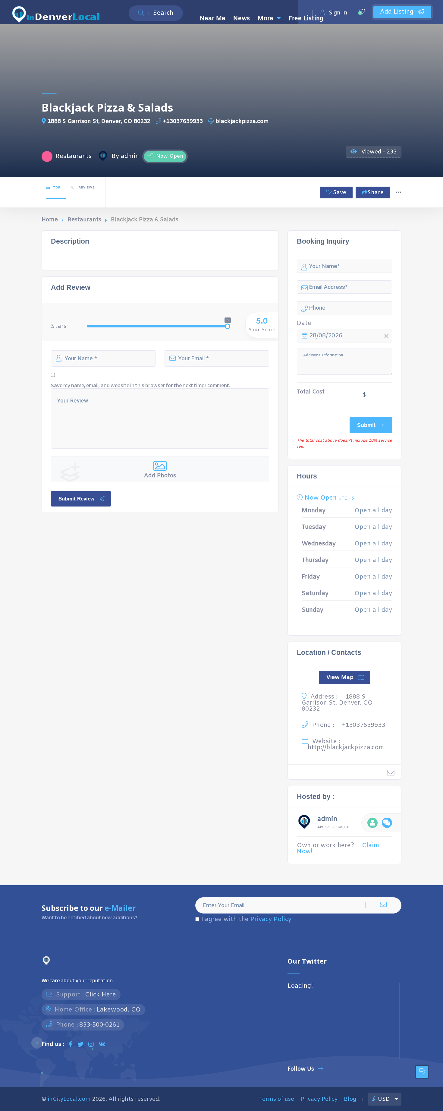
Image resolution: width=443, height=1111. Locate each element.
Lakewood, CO (119, 1010)
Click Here (100, 995)
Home (50, 219)
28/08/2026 (325, 336)
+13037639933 (183, 121)
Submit (366, 425)
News (241, 18)
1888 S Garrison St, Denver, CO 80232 (99, 121)
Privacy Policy (270, 919)
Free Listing (306, 18)
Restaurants (84, 219)
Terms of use (276, 1099)
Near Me (212, 18)
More (265, 18)
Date (304, 323)
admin (327, 820)
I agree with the (246, 920)
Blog (350, 1099)
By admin (125, 156)
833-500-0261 (99, 1025)
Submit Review (76, 499)
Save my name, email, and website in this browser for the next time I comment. (140, 385)
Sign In (338, 13)
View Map (339, 677)
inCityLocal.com (69, 1099)
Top (56, 188)
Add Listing (397, 12)
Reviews (86, 188)
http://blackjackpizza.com (346, 747)
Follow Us (300, 1069)
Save (338, 192)
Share (375, 192)
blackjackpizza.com (242, 121)
